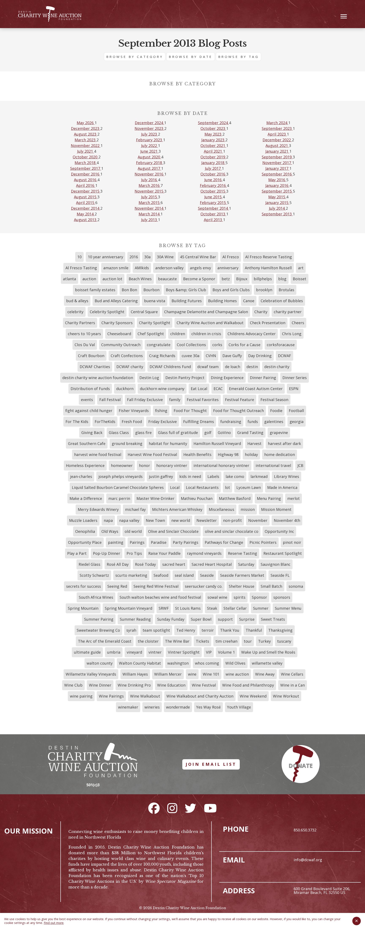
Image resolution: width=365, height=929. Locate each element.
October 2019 (213, 156)
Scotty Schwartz (94, 575)
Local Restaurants (202, 487)
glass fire (143, 432)
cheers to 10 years (84, 333)
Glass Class (119, 432)
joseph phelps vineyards (120, 476)
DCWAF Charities (95, 366)
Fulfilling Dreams (198, 421)
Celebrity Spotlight (107, 311)
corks (217, 344)
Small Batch (271, 586)
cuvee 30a (190, 355)
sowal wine (217, 597)
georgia (297, 421)
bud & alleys (77, 300)
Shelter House (241, 586)
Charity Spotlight (154, 322)
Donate (301, 765)
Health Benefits (197, 454)
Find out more (54, 923)
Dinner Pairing (263, 377)
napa (108, 520)
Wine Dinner (100, 685)
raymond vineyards (204, 553)
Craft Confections (127, 355)
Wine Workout (286, 696)
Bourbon (151, 289)
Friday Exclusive (162, 421)
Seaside (207, 575)
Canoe (248, 300)
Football (296, 410)
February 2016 (213, 185)
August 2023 (85, 134)
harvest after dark (284, 443)
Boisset (299, 278)
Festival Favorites (203, 399)
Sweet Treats (273, 619)
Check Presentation (267, 322)
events (87, 399)
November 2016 (149, 174)
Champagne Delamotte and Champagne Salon (206, 311)
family (174, 399)
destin (252, 366)
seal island (184, 575)
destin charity (276, 366)
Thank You (229, 630)
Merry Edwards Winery (98, 509)
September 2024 (213, 122)
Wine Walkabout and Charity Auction (199, 696)
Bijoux (241, 278)
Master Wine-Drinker (155, 498)
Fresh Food (132, 421)
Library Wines (286, 476)
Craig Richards (162, 355)
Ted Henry (185, 630)
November (257, 520)
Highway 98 (228, 454)
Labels (213, 476)
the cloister (148, 641)
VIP (209, 652)
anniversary (227, 267)
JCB (300, 465)
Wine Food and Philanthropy (248, 685)
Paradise (158, 542)
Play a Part (77, 553)
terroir (208, 630)
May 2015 (277, 196)
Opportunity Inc (279, 531)
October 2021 (213, 145)
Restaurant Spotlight (282, 553)
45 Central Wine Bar (198, 256)
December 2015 (85, 191)
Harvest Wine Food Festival (152, 454)
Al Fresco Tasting (81, 267)
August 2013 (85, 219)
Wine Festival (204, 685)
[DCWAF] (50, 14)
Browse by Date (190, 56)
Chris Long (291, 333)
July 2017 (213, 168)
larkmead (259, 476)
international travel (273, 465)
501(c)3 (92, 785)
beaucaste (167, 278)
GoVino (224, 432)
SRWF (164, 608)
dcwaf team (208, 366)
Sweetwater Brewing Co (98, 630)
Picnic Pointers (262, 542)
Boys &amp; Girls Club (186, 289)
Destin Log (149, 377)
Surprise (247, 619)
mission (248, 509)
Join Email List (211, 764)
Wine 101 (211, 674)
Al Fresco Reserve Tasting (268, 256)
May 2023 (213, 134)
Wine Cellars (292, 674)
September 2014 (213, 208)
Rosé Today (145, 564)
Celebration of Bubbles (282, 300)
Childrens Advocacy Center (251, 333)
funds (253, 421)
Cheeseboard (119, 333)
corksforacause (281, 344)
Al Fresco (230, 256)
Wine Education (171, 685)
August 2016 (85, 179)
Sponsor (259, 597)
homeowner (122, 465)
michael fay (135, 509)
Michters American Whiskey (177, 509)
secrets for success (83, 586)
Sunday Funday (170, 619)
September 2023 (277, 128)
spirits (239, 597)
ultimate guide (87, 652)
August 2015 (85, 196)
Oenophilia (85, 531)
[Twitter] (190, 808)
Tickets (202, 641)
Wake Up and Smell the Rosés (268, 652)
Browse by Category (134, 56)
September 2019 (277, 156)
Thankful (254, 630)
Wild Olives (235, 663)
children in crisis (206, 333)
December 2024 (149, 122)
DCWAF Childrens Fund (170, 366)
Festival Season (274, 399)
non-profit (232, 520)
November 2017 (277, 162)
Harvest (254, 443)
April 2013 (213, 219)
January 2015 (277, 202)
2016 (133, 256)
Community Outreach (120, 344)
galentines (273, 421)
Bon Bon (129, 289)
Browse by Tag (238, 56)
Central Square (144, 311)
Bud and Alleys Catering (116, 300)
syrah (131, 630)
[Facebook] (153, 808)
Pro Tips (134, 553)
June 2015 (213, 196)
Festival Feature (239, 399)
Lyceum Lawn (248, 487)
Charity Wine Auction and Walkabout (210, 322)
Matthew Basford (235, 498)
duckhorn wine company (162, 388)
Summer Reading (135, 619)
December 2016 (85, 174)
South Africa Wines (96, 597)
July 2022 (149, 145)
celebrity (75, 311)
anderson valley (169, 267)
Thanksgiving (280, 630)
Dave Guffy (232, 355)
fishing (161, 410)
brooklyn (264, 289)
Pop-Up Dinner (106, 553)
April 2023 (277, 134)
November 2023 (149, 128)
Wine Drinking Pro (134, 685)
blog (282, 278)
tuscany (284, 641)
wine (192, 674)
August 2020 (149, 156)
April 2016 (85, 185)
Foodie (276, 410)
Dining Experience (227, 377)
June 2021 (149, 151)
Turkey (264, 641)
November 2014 (149, 208)
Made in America (282, 487)
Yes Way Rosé (208, 707)
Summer (260, 608)
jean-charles (81, 476)
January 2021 (277, 151)
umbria (113, 652)
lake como (235, 476)
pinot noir (292, 542)
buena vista (154, 300)
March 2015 (150, 202)
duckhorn (124, 388)
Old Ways (109, 531)
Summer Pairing (98, 619)
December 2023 (85, 128)
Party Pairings (185, 542)
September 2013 (277, 213)
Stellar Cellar (235, 608)
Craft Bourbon (91, 355)
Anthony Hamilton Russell (268, 267)
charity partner (288, 311)
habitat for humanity (168, 443)
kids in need (190, 476)
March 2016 (150, 185)
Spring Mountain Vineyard (128, 608)
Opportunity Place (85, 542)
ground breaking (127, 443)
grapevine (279, 432)
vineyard (134, 652)
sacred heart (173, 564)
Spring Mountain (83, 608)
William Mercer (168, 674)
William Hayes (135, 674)
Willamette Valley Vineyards (91, 674)
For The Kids (76, 421)
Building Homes (222, 300)
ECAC (218, 388)
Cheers (298, 322)
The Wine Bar (177, 641)
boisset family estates (95, 289)
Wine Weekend (253, 696)
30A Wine (165, 256)
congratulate (158, 344)
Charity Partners (80, 322)
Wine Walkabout (145, 696)
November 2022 (86, 145)
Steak (212, 608)
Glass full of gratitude (178, 432)
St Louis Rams (188, 608)
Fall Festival (110, 399)
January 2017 (277, 168)
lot (227, 487)
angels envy (200, 267)
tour (248, 641)
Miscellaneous (221, 509)
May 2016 (277, 179)
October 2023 (213, 128)
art (301, 267)
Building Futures (187, 300)
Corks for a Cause (244, 344)
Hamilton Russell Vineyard (217, 443)
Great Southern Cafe (86, 443)
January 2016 (277, 185)
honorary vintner (171, 465)
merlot (293, 498)
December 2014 (85, 208)
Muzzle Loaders (83, 520)
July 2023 (149, 134)
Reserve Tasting (242, 553)
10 (79, 256)
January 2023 (213, 139)
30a (147, 256)
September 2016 (277, 174)
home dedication (279, 454)
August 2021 (277, 145)
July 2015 (149, 196)
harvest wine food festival (97, 454)
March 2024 (277, 122)
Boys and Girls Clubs (231, 289)
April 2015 (85, 202)
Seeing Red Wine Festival (155, 586)
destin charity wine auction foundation (97, 377)
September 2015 (277, 191)
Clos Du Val (85, 344)
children (177, 333)
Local (175, 487)
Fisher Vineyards (134, 410)
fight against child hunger (88, 410)
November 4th (287, 520)
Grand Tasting (250, 432)
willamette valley (267, 663)
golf (207, 432)
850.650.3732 (305, 830)
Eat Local (199, 388)
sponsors (281, 597)
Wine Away (265, 674)
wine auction (237, 674)
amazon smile (115, 267)
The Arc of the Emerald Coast (104, 641)
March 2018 (86, 162)
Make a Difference (85, 498)
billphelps (263, 278)
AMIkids (142, 267)
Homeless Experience (85, 465)
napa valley (129, 520)
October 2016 (213, 174)
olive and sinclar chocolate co (231, 531)
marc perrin (119, 498)
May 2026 (86, 122)
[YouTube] (210, 808)
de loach (232, 366)
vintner (155, 652)
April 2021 (213, 151)
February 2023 (149, 139)
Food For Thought (190, 410)
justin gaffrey (161, 476)
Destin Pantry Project (184, 377)
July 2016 (149, 179)
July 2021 (85, 151)
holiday (251, 454)
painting (115, 542)
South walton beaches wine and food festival (160, 597)
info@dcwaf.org (308, 860)
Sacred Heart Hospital (212, 564)
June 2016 (213, 179)
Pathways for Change (224, 542)
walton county (100, 663)
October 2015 (213, 191)
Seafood (161, 575)
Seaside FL (280, 575)
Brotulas (286, 289)
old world (133, 531)
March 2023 (86, 139)
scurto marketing (131, 575)
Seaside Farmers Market (242, 575)
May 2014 (86, 213)
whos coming (207, 663)
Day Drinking (260, 355)
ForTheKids (105, 421)
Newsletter (206, 520)
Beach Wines (140, 278)
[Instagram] (172, 808)
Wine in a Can (292, 685)
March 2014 (150, 213)
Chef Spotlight (151, 333)
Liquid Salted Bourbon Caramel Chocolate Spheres (118, 487)
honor (144, 465)
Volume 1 (226, 652)
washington (178, 663)
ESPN (293, 388)
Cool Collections (191, 344)
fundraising (230, 421)
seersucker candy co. (203, 586)
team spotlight (156, 630)
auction (89, 278)
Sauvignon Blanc (275, 564)
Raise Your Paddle (164, 553)
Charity (260, 311)
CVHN (211, 355)
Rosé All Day (118, 564)
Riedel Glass (89, 564)
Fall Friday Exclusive (145, 399)
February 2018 (149, 162)
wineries (152, 707)
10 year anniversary (105, 256)
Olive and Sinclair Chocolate (173, 531)
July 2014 (277, 208)
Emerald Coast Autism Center (256, 388)
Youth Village (239, 707)
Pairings (137, 542)
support (225, 619)
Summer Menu (288, 608)
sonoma (296, 586)
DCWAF (284, 355)
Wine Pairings (111, 696)
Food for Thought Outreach (238, 410)
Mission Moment (276, 509)
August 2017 (149, 168)
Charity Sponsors (117, 322)
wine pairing (81, 696)
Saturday (246, 564)
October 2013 (213, 213)
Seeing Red (117, 586)
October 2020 (85, 156)
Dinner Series (294, 377)
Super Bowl (201, 619)
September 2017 (85, 168)
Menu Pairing (269, 498)
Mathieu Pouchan (196, 498)
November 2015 (149, 191)
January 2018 (213, 162)
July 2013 (149, 219)
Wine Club (73, 685)
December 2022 (277, 139)
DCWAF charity (129, 366)
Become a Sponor (199, 278)
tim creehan (226, 641)
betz (226, 278)
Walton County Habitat (140, 663)
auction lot (112, 278)
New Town (155, 520)
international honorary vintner (221, 465)
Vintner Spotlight (184, 652)
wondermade (178, 707)
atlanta (69, 278)
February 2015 (213, 202)
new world (180, 520)
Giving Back (91, 432)
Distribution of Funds (90, 388)
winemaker (128, 707)
